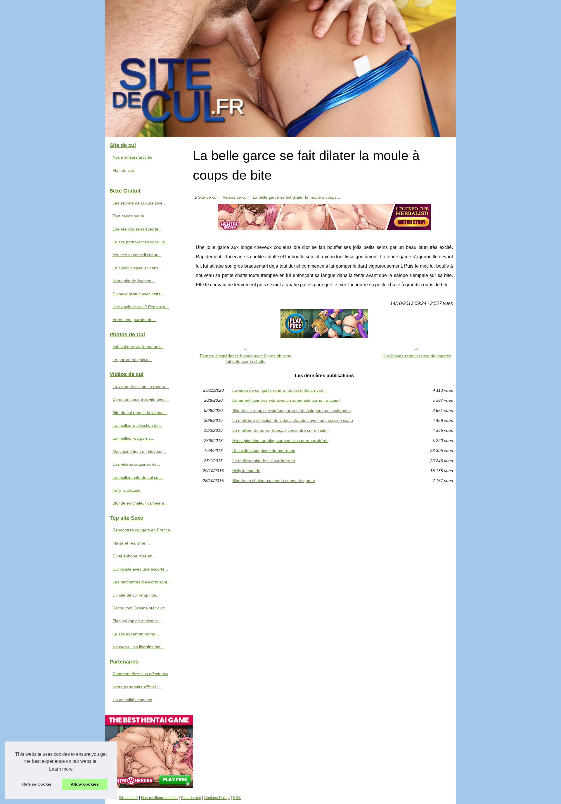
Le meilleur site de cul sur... (137, 477)
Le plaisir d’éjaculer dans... (137, 268)
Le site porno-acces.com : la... (140, 242)
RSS (237, 798)
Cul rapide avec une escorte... (140, 569)
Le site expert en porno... (135, 634)
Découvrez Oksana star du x (138, 608)
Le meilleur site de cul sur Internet (263, 461)
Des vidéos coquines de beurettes (263, 450)
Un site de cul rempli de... (136, 595)
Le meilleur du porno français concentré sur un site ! (280, 430)
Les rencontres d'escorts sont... (141, 582)
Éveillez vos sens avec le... (137, 229)
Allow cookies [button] (85, 784)
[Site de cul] (280, 68)
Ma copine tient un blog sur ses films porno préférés (280, 441)
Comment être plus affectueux (140, 673)
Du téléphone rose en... (134, 556)
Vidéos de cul (235, 197)
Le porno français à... (132, 359)
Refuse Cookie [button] (36, 784)
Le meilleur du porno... (133, 438)
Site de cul (207, 197)
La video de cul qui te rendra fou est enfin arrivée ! (278, 390)
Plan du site (123, 170)
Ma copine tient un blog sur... (139, 451)
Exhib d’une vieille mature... (137, 346)
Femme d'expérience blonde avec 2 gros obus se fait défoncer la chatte (245, 359)
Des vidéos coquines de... (136, 464)
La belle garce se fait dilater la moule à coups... (296, 197)
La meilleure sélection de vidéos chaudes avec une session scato (292, 420)
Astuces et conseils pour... (136, 254)
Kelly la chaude (246, 471)
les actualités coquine (132, 699)
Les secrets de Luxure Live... (139, 203)
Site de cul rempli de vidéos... (139, 412)
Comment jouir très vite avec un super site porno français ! (286, 400)
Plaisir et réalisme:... (131, 543)
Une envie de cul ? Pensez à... (140, 306)
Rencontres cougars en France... (143, 530)
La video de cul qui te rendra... (140, 386)
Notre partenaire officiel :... (137, 687)
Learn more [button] (61, 769)
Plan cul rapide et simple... (136, 620)
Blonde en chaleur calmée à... (140, 503)
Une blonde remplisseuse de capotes (416, 356)
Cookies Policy (217, 798)
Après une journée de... (134, 319)
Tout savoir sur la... (130, 216)
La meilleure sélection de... (137, 425)
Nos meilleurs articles (132, 157)
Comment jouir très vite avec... (140, 399)
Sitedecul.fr (128, 798)
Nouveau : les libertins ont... (138, 646)
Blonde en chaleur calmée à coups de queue (273, 481)
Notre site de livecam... (133, 280)
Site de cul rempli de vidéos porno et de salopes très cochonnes (291, 410)
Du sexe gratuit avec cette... (138, 294)
